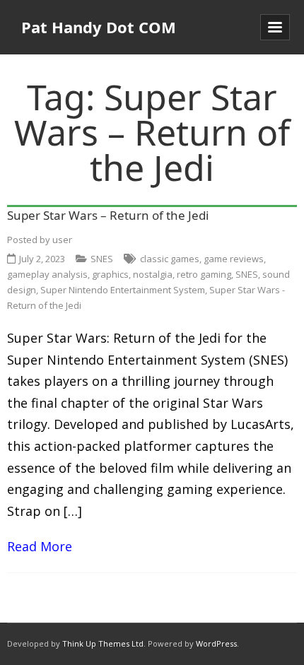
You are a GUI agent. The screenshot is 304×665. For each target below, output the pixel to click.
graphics (110, 274)
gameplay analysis (47, 274)
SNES (101, 258)
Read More (39, 546)
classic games (169, 258)
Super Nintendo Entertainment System (122, 289)
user (62, 239)
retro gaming (204, 274)
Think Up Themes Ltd (103, 643)
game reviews (234, 258)
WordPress (216, 643)
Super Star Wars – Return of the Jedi (108, 215)
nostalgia (153, 274)
